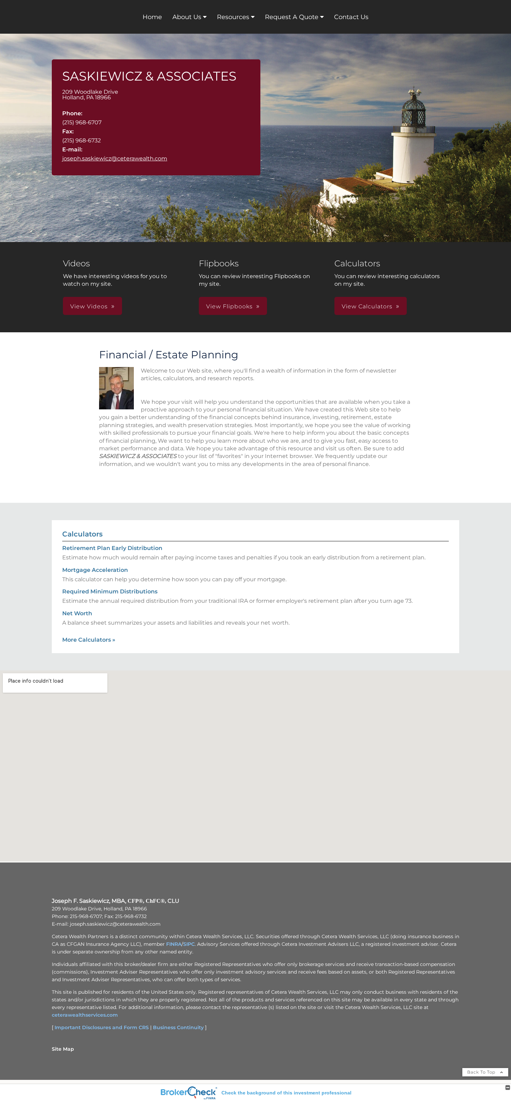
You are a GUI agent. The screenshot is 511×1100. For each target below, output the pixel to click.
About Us (186, 17)
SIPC (189, 944)
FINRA (173, 944)
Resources (233, 17)
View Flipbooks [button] (229, 306)
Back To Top (482, 1072)
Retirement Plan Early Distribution (112, 548)
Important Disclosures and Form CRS (102, 1027)
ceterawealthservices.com (85, 1015)
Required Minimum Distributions (109, 591)
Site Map (63, 1049)
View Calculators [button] (367, 306)
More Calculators (88, 639)
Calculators (82, 534)
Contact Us (351, 17)
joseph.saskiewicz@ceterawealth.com (114, 158)
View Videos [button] (89, 306)
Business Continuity (178, 1027)
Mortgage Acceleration (95, 570)
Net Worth (77, 613)
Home (152, 17)
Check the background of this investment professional (286, 1092)
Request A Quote (291, 17)
